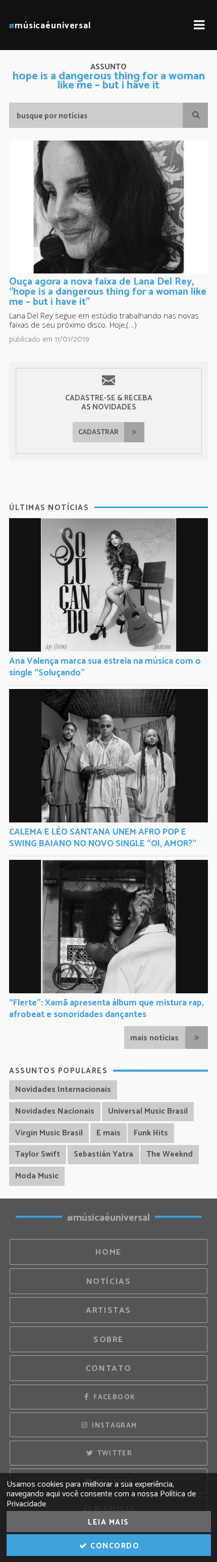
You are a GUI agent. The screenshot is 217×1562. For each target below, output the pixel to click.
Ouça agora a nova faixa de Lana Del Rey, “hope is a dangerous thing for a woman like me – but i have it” (107, 291)
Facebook (113, 1397)
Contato (108, 1368)
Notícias (108, 1282)
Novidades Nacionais (54, 1111)
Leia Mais (108, 1522)
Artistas (108, 1310)
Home (108, 1252)
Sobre (108, 1340)
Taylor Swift (37, 1154)
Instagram (113, 1425)
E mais (108, 1133)
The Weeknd (169, 1154)
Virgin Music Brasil (49, 1133)
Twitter (113, 1453)
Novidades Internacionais (63, 1089)
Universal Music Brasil (148, 1111)
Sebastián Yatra (103, 1154)
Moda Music (37, 1176)
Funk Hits (151, 1133)
